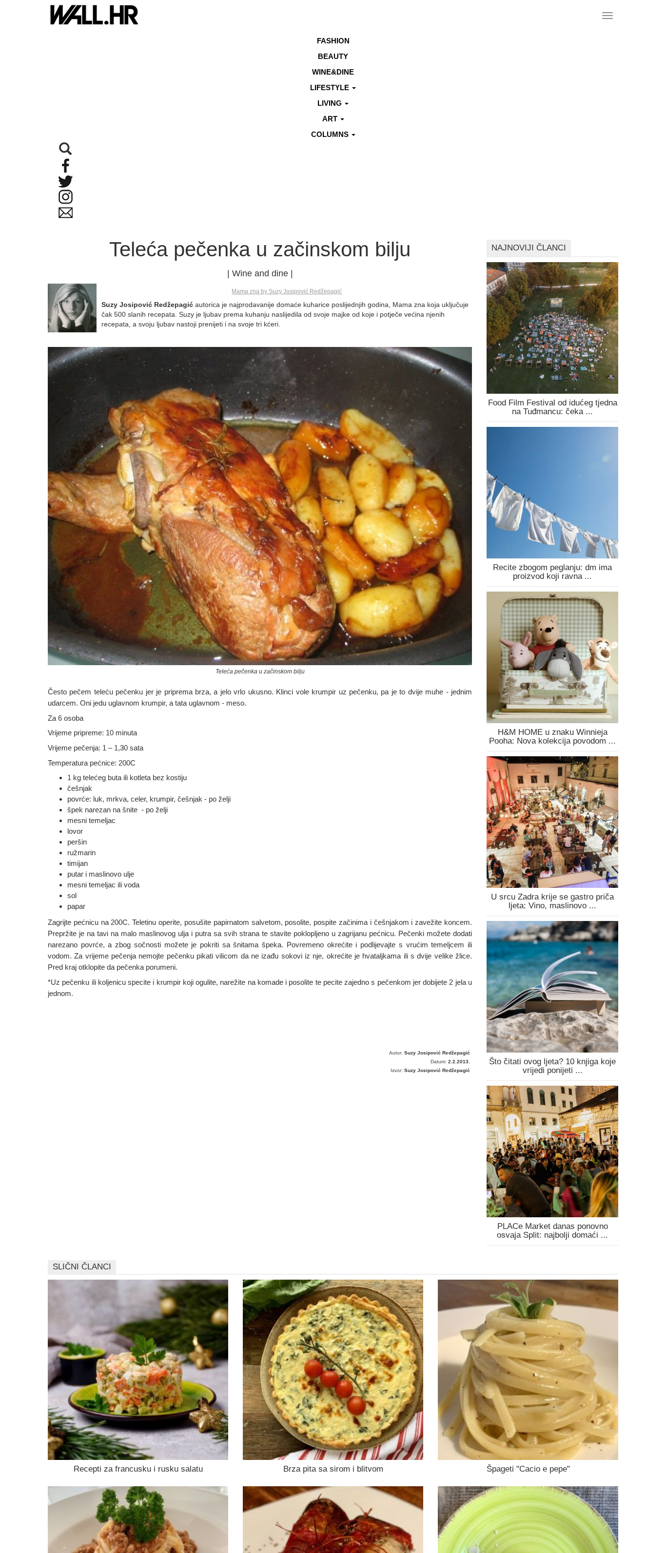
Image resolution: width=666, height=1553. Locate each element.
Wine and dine (260, 273)
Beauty (333, 56)
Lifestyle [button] (330, 87)
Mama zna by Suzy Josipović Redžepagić (287, 291)
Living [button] (330, 103)
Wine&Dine (333, 72)
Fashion (333, 41)
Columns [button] (331, 134)
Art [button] (330, 119)
